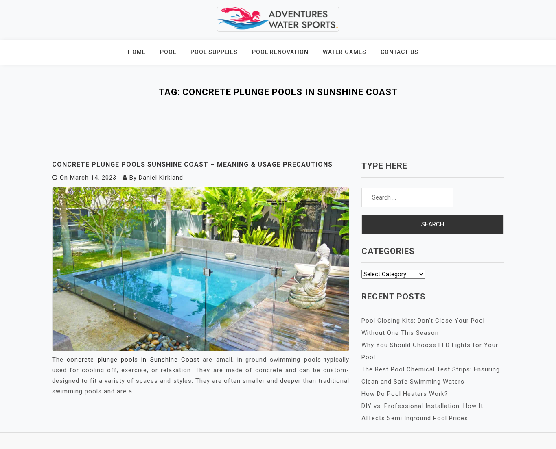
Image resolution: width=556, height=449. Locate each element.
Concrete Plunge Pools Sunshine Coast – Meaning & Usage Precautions (192, 164)
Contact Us (399, 52)
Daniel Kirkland (161, 177)
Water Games (344, 52)
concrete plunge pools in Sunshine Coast (133, 359)
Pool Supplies (214, 52)
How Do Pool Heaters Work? (404, 393)
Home (137, 52)
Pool (168, 52)
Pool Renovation (280, 52)
